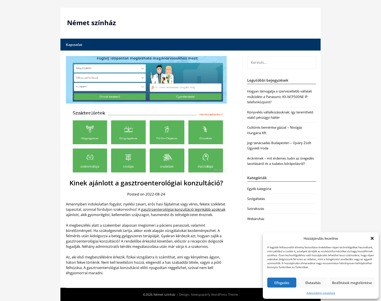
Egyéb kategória (259, 188)
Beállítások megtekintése (352, 282)
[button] (372, 238)
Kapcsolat (74, 44)
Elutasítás (313, 282)
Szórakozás (255, 208)
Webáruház (255, 218)
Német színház (91, 22)
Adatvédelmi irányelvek (320, 293)
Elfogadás (281, 282)
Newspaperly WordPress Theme (214, 294)
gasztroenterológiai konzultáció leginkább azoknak (183, 209)
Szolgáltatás (256, 198)
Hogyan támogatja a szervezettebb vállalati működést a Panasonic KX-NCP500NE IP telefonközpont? (279, 96)
